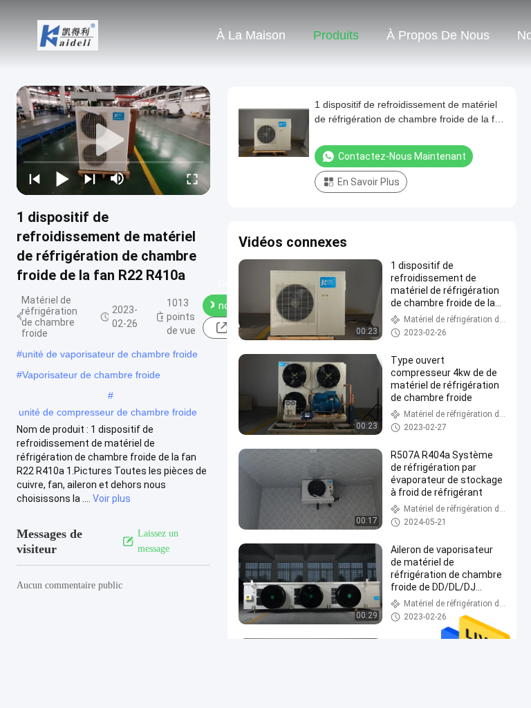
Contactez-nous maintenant (402, 156)
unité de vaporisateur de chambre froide (110, 354)
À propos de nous (438, 35)
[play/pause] (62, 178)
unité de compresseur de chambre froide (108, 412)
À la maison (251, 35)
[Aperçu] (67, 34)
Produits (336, 35)
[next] (90, 178)
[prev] (34, 178)
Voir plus (112, 498)
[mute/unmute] (117, 178)
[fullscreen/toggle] (192, 178)
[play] (113, 140)
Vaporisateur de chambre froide (91, 374)
